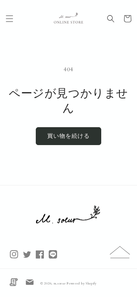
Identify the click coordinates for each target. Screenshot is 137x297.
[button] (9, 18)
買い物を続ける (68, 136)
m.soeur (60, 283)
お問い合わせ (30, 282)
